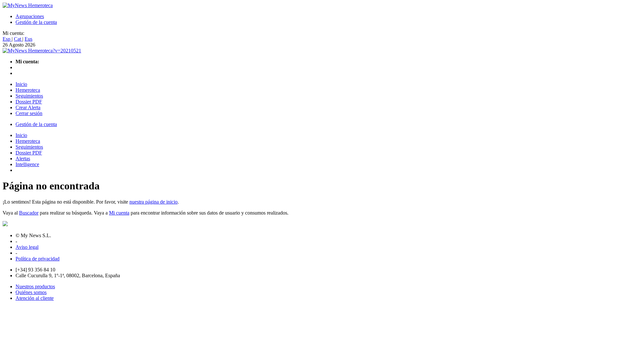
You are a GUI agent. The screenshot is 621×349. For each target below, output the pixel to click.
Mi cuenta (119, 213)
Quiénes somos (31, 292)
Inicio (21, 84)
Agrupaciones (30, 16)
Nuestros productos (35, 286)
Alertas (23, 158)
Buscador (28, 213)
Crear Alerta (28, 107)
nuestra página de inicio (153, 202)
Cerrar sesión (29, 113)
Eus (28, 39)
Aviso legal (27, 247)
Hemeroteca (28, 90)
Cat (18, 39)
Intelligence (27, 164)
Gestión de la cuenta (36, 22)
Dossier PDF (29, 101)
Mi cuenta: (13, 33)
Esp (7, 39)
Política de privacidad (38, 258)
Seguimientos (29, 96)
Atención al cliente (35, 298)
